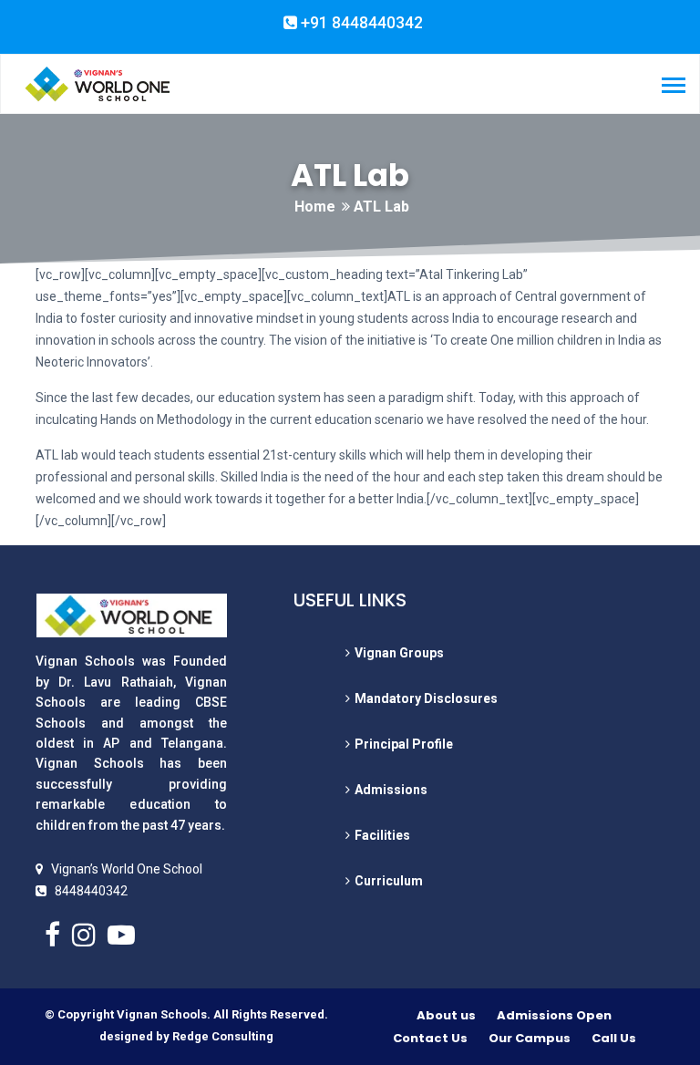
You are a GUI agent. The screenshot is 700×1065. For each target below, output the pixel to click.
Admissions (391, 789)
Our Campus (530, 1038)
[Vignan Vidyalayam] (97, 83)
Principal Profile (404, 744)
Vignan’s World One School (126, 869)
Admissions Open (554, 1015)
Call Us (614, 1038)
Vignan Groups (399, 653)
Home (314, 206)
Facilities (382, 835)
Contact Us (430, 1038)
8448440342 (91, 891)
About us (446, 1015)
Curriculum (389, 881)
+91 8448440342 (360, 23)
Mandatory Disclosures (426, 698)
